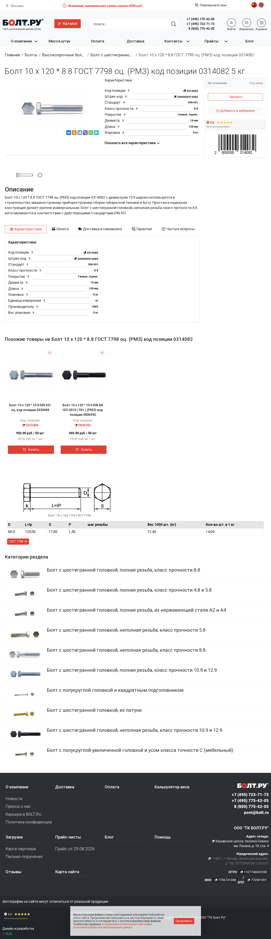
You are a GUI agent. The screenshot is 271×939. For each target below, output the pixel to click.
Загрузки (14, 837)
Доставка (135, 41)
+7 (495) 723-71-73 (200, 24)
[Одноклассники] (74, 133)
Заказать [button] (236, 97)
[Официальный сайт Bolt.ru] (23, 22)
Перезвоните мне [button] (213, 5)
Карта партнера (21, 848)
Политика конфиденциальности (29, 822)
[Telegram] (79, 133)
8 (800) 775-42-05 (201, 29)
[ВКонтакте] (68, 133)
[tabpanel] (102, 279)
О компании (21, 41)
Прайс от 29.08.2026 (75, 848)
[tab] (26, 229)
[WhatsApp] (90, 133)
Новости (14, 798)
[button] (67, 23)
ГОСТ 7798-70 (18, 541)
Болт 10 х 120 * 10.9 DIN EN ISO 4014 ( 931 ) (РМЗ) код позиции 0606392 (82, 410)
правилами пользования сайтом (125, 924)
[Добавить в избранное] (49, 353)
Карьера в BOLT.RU (23, 814)
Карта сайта (67, 871)
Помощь (162, 837)
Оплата (97, 41)
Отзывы (13, 871)
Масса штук (59, 41)
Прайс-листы (68, 837)
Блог (249, 41)
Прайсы (212, 41)
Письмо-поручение (24, 856)
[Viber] (85, 133)
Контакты (173, 41)
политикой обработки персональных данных (102, 927)
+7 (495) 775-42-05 (200, 19)
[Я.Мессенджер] (96, 133)
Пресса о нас (18, 806)
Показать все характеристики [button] (131, 143)
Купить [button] (33, 449)
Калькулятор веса (171, 787)
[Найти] (174, 24)
